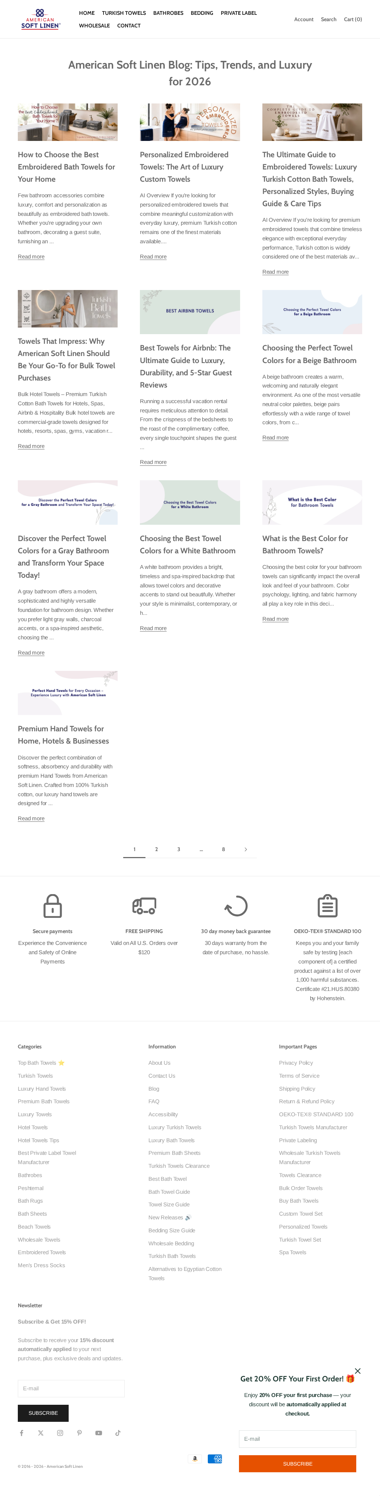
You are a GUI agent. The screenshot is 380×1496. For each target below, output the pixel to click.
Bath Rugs (30, 1200)
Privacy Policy (296, 1063)
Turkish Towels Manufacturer (313, 1127)
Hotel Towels (33, 1127)
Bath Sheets (32, 1213)
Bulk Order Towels (300, 1188)
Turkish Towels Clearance (178, 1166)
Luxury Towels (35, 1114)
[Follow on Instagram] (60, 1433)
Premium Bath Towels (44, 1101)
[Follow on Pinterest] (79, 1433)
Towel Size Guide (169, 1204)
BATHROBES (168, 13)
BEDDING (202, 13)
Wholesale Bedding (171, 1243)
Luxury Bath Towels (171, 1140)
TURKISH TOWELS (124, 13)
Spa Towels (293, 1252)
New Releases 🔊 (170, 1217)
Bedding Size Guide (171, 1230)
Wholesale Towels (39, 1239)
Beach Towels (34, 1226)
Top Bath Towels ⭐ (41, 1063)
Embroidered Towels (42, 1252)
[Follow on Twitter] (41, 1433)
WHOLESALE (94, 25)
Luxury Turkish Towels (175, 1127)
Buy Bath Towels (299, 1200)
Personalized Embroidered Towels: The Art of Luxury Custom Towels (184, 167)
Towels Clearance (300, 1175)
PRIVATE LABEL (239, 13)
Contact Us (162, 1075)
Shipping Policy (297, 1088)
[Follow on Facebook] (21, 1433)
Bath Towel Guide (169, 1192)
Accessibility (163, 1114)
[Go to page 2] (246, 849)
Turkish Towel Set (300, 1239)
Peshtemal (30, 1188)
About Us (159, 1063)
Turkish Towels (35, 1075)
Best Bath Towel (167, 1179)
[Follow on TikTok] (118, 1433)
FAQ (154, 1101)
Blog (153, 1088)
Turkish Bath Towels (172, 1256)
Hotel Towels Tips (38, 1140)
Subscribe (297, 1464)
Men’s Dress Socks (41, 1265)
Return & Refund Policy (307, 1101)
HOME (87, 13)
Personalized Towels (303, 1226)
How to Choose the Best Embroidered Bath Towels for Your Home (66, 167)
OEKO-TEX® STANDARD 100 (316, 1114)
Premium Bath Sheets (174, 1153)
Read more (31, 256)
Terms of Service (299, 1075)
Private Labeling (298, 1140)
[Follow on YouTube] (98, 1433)
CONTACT (129, 25)
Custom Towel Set (300, 1213)
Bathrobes (30, 1175)
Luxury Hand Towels (42, 1088)
